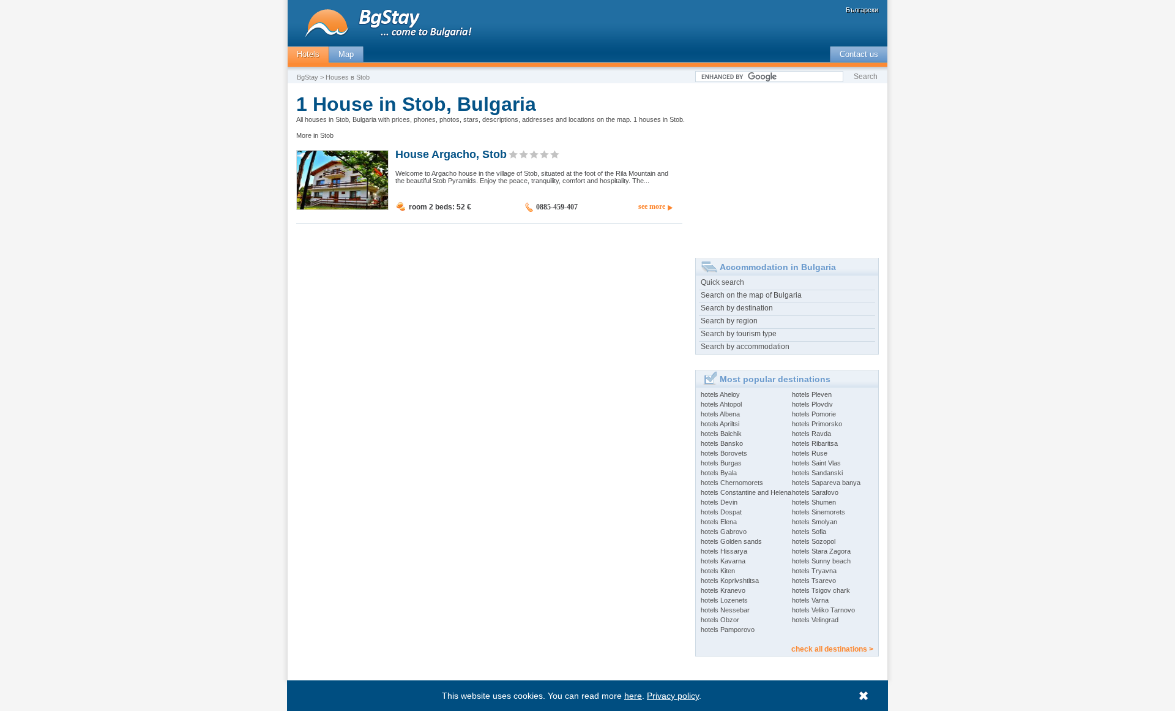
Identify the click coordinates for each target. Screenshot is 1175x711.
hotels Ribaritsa (815, 443)
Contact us (859, 54)
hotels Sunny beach (821, 561)
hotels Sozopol (813, 541)
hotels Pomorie (814, 414)
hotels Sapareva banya (826, 482)
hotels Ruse (809, 453)
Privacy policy (673, 696)
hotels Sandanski (817, 472)
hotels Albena (720, 414)
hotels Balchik (721, 433)
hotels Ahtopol (721, 404)
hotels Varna (810, 600)
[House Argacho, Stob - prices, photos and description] (342, 207)
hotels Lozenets (724, 600)
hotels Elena (719, 521)
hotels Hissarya (724, 551)
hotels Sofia (809, 531)
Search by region (729, 321)
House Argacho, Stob (451, 153)
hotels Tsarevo (814, 580)
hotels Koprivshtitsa (730, 580)
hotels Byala (719, 472)
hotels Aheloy (720, 394)
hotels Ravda (811, 433)
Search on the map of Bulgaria (751, 295)
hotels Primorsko (817, 423)
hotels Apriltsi (720, 423)
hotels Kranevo (723, 590)
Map (346, 54)
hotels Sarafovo (815, 492)
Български (862, 9)
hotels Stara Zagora (821, 551)
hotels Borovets (724, 453)
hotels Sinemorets (818, 512)
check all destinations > (832, 649)
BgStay (307, 77)
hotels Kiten (718, 570)
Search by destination (737, 308)
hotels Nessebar (725, 610)
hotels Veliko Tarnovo (823, 610)
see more (651, 206)
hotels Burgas (721, 463)
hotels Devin (719, 502)
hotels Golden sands (731, 541)
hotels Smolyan (814, 521)
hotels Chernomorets (732, 482)
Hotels (308, 54)
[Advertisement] (787, 166)
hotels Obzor (720, 619)
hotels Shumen (814, 502)
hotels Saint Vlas (816, 463)
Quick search (722, 282)
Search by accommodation (745, 346)
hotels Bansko (722, 443)
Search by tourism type (739, 333)
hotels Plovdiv (812, 404)
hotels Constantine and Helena (746, 492)
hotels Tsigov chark (821, 590)
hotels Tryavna (814, 570)
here (633, 696)
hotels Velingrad (815, 619)
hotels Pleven (812, 394)
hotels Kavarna (723, 561)
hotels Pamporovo (728, 629)
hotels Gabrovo (724, 531)
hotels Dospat (721, 512)
